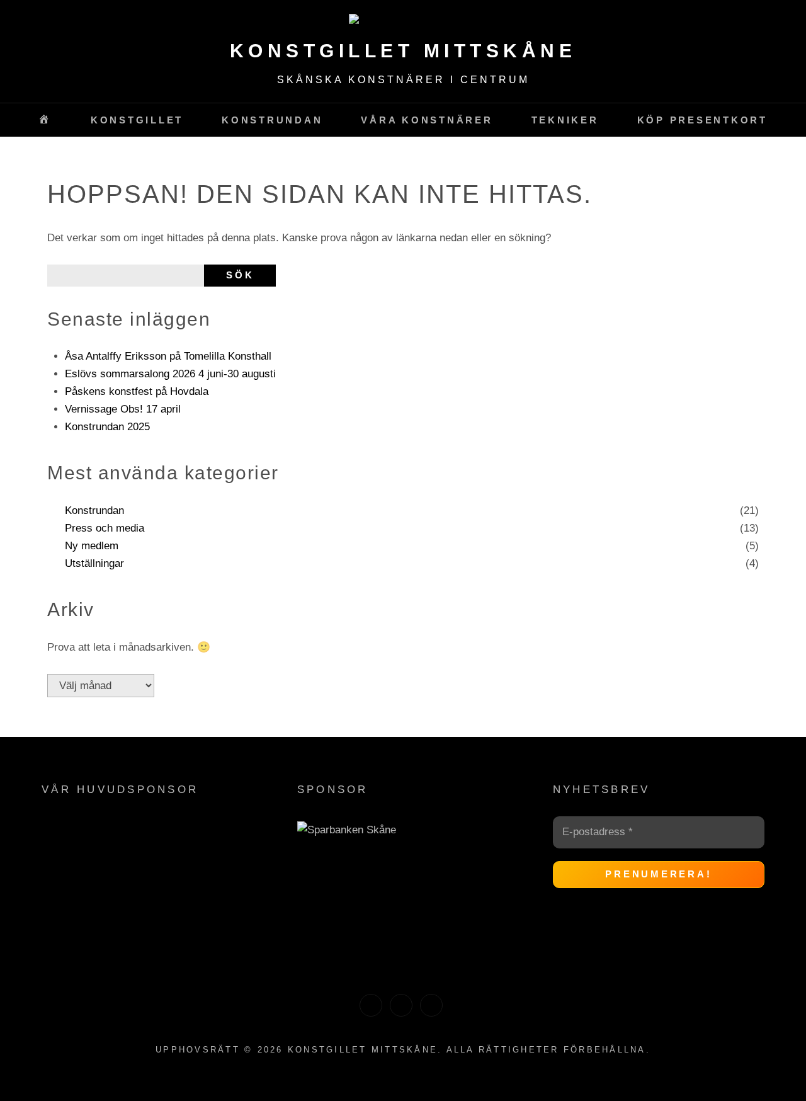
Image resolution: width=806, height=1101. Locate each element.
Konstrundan (94, 510)
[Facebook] (371, 1005)
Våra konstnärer (426, 120)
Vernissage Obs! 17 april (123, 409)
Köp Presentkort (702, 120)
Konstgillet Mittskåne (403, 50)
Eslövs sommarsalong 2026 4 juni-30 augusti (170, 374)
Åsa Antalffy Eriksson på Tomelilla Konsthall (168, 356)
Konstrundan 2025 (107, 427)
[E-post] (431, 1005)
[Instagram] (401, 1005)
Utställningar (94, 563)
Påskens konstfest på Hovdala (136, 391)
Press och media (104, 528)
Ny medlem (91, 546)
